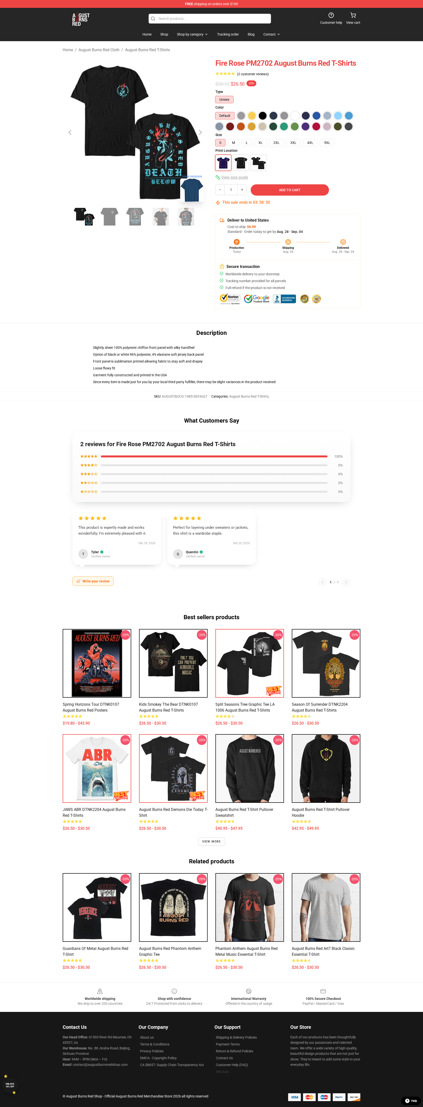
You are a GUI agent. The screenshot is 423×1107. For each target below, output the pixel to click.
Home (68, 50)
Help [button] (414, 1101)
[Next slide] (200, 132)
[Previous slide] (70, 132)
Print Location (226, 150)
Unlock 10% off (10, 1085)
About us (147, 1037)
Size (218, 135)
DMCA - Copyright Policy (158, 1058)
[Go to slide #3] (135, 217)
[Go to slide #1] (84, 217)
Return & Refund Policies (234, 1051)
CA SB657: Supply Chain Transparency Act (172, 1065)
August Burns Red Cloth (99, 50)
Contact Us (224, 1058)
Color (219, 107)
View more (211, 841)
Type (219, 92)
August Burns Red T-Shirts (147, 50)
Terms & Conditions (154, 1044)
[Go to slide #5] (186, 217)
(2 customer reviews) (253, 74)
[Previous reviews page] (322, 582)
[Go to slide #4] (160, 217)
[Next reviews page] (346, 582)
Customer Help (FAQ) (232, 1065)
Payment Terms (228, 1044)
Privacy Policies (152, 1051)
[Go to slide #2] (109, 217)
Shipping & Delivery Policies (236, 1037)
